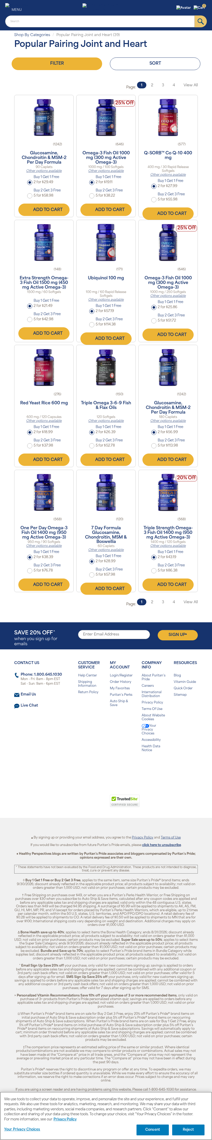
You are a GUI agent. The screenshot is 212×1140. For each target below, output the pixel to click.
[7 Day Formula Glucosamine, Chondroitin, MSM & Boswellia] (106, 492)
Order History (120, 682)
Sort (155, 64)
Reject (188, 1129)
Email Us (28, 695)
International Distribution (152, 694)
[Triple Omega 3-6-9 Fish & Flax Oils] (106, 367)
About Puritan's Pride (153, 677)
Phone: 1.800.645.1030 (41, 675)
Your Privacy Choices (149, 729)
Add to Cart (48, 210)
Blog (177, 675)
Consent (152, 1129)
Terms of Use (171, 837)
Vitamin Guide (185, 682)
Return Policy (88, 692)
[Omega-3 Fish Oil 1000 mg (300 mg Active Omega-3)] (106, 117)
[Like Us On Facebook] (93, 766)
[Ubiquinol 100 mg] (106, 242)
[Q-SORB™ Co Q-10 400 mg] (168, 117)
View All (191, 85)
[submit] (201, 21)
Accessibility (151, 740)
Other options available (44, 171)
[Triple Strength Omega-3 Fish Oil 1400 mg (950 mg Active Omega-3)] (168, 492)
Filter (57, 64)
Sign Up (178, 635)
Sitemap (180, 695)
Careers (148, 686)
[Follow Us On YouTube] (117, 766)
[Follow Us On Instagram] (105, 766)
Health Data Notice (151, 748)
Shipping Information (87, 684)
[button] (184, 8)
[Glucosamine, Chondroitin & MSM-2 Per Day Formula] (44, 117)
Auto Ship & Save (119, 703)
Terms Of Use (152, 709)
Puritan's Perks (121, 695)
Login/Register (121, 675)
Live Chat (29, 706)
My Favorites (120, 688)
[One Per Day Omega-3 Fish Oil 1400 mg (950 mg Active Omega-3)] (44, 492)
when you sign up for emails (35, 638)
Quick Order (183, 688)
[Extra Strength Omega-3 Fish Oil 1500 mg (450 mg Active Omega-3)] (44, 242)
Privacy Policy (152, 702)
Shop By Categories (32, 35)
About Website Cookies (153, 717)
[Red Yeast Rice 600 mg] (44, 367)
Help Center (87, 675)
